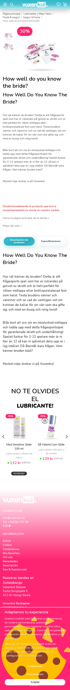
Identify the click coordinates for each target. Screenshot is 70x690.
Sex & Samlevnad (15, 569)
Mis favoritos (11, 553)
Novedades (10, 561)
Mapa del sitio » (12, 226)
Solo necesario (35, 674)
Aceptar (35, 682)
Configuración (35, 666)
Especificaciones (50, 241)
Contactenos (11, 549)
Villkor (7, 545)
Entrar (7, 541)
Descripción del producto (19, 241)
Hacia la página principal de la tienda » (26, 218)
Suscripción (10, 565)
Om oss (8, 557)
